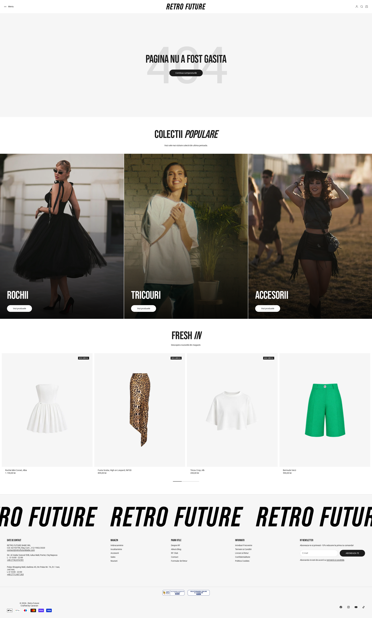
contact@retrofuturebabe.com (21, 550)
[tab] (186, 335)
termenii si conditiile (335, 560)
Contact (174, 557)
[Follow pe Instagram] (348, 607)
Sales (113, 557)
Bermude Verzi (289, 470)
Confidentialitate (242, 557)
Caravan (34, 605)
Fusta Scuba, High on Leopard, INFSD (115, 470)
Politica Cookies (242, 561)
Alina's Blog (176, 549)
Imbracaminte (117, 545)
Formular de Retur (179, 561)
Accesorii (115, 553)
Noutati (114, 561)
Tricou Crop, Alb (197, 470)
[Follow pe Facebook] (340, 607)
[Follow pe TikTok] (363, 607)
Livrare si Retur (242, 553)
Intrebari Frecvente (243, 545)
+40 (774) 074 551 (15, 560)
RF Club (174, 553)
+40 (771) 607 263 (15, 574)
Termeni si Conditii (243, 549)
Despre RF (175, 545)
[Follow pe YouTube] (356, 607)
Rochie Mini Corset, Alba (16, 470)
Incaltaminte (116, 549)
